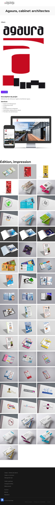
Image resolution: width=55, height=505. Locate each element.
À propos (6, 489)
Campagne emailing (8, 483)
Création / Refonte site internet (11, 472)
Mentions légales (28, 501)
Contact (48, 501)
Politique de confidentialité (39, 501)
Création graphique (8, 481)
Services (6, 492)
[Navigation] (50, 3)
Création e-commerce (9, 475)
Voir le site (4, 92)
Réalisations (6, 494)
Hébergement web (8, 477)
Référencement (7, 486)
